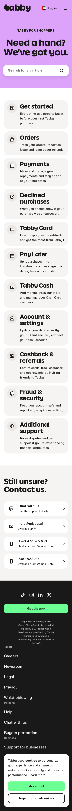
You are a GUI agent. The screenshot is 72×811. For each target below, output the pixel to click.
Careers (11, 656)
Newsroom (13, 667)
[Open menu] (65, 8)
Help (8, 712)
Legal (9, 677)
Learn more (37, 775)
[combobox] (33, 70)
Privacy (11, 687)
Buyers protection (20, 733)
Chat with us (15, 722)
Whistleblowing (18, 698)
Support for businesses (25, 747)
